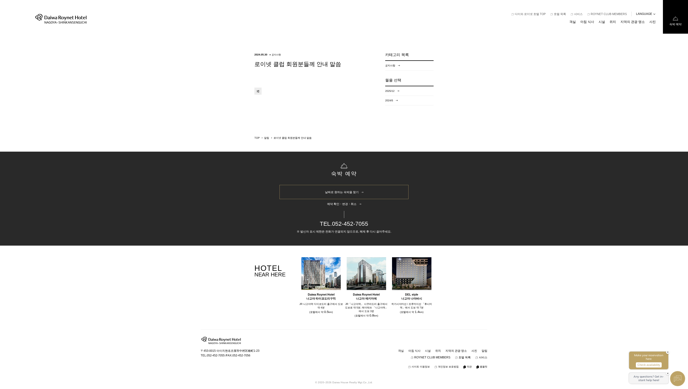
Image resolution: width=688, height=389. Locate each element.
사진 (652, 22)
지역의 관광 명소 (632, 22)
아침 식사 (587, 22)
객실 (572, 22)
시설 (602, 22)
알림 (484, 350)
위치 (613, 22)
